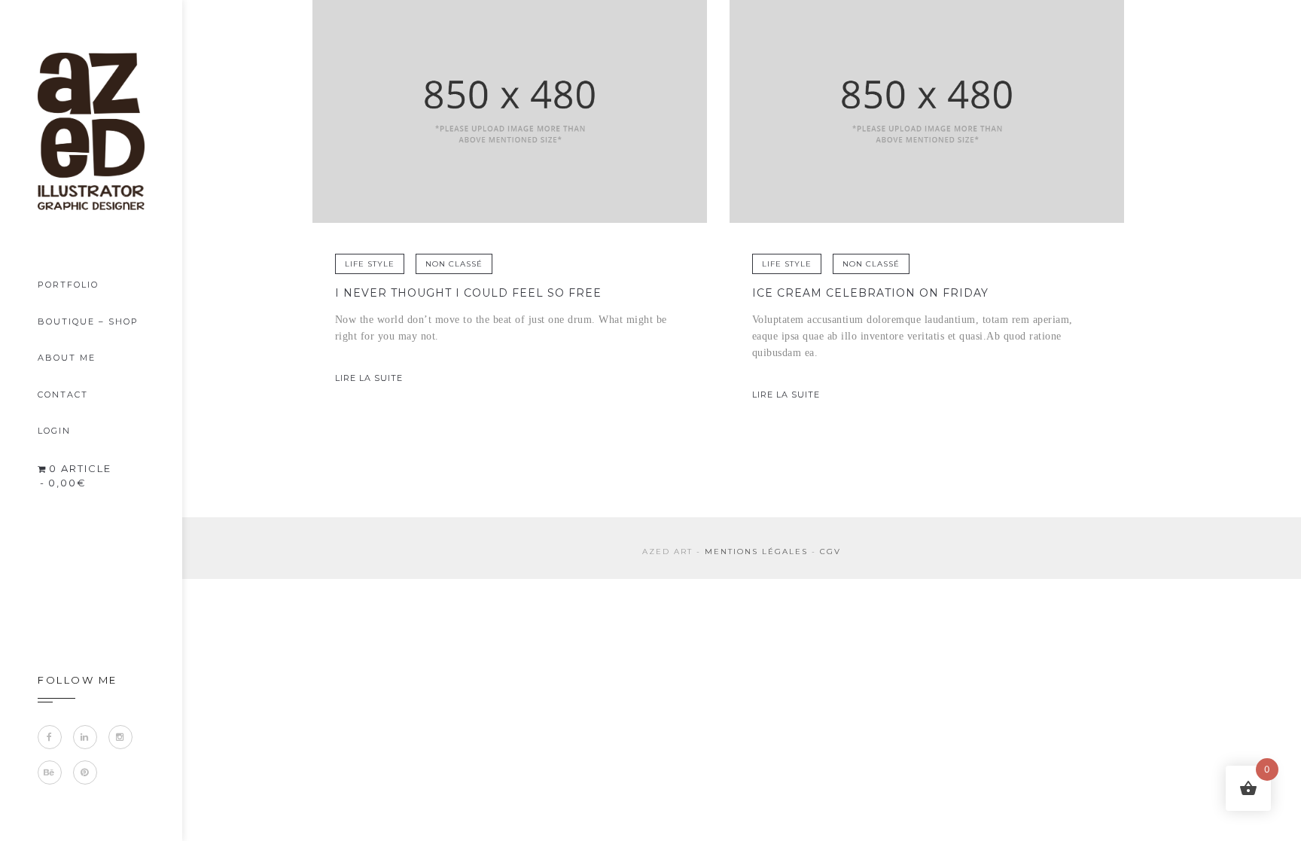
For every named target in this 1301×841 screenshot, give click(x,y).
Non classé (454, 264)
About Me (67, 357)
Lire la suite (369, 378)
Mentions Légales (756, 551)
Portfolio (68, 284)
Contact (63, 394)
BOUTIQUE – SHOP (88, 321)
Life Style (370, 264)
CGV (830, 551)
